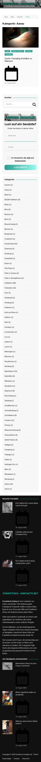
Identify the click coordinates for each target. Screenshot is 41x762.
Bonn (7, 219)
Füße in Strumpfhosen (13, 278)
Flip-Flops (8, 268)
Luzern (7, 347)
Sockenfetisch (10, 435)
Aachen (7, 185)
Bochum (8, 214)
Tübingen (8, 454)
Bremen (7, 229)
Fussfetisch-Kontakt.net (11, 635)
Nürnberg (8, 366)
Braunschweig (10, 224)
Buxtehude (9, 234)
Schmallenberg (10, 410)
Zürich (7, 489)
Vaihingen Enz (10, 464)
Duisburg (8, 254)
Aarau (7, 51)
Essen (7, 263)
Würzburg (8, 479)
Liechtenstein (10, 332)
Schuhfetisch (9, 415)
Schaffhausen (10, 405)
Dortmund (8, 249)
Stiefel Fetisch (10, 440)
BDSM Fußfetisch (17, 51)
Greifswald (9, 298)
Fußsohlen (9, 288)
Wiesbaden (9, 474)
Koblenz (8, 317)
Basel (7, 195)
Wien (6, 469)
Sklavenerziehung (11, 430)
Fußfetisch (8, 283)
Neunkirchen (9, 361)
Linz (6, 337)
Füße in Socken (10, 273)
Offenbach (8, 381)
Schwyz (7, 425)
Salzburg (8, 401)
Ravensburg (9, 396)
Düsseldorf (9, 258)
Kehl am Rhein (10, 312)
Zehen (7, 484)
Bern (6, 209)
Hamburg (8, 303)
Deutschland (9, 244)
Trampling (9, 54)
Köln (6, 322)
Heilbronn (8, 307)
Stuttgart (8, 445)
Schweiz (28, 51)
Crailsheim (9, 239)
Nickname (12, 135)
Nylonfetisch (9, 371)
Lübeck (7, 342)
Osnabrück (9, 386)
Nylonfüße (8, 376)
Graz (6, 293)
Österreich (8, 391)
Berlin (7, 204)
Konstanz (8, 327)
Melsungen (9, 351)
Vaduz (7, 459)
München (8, 356)
